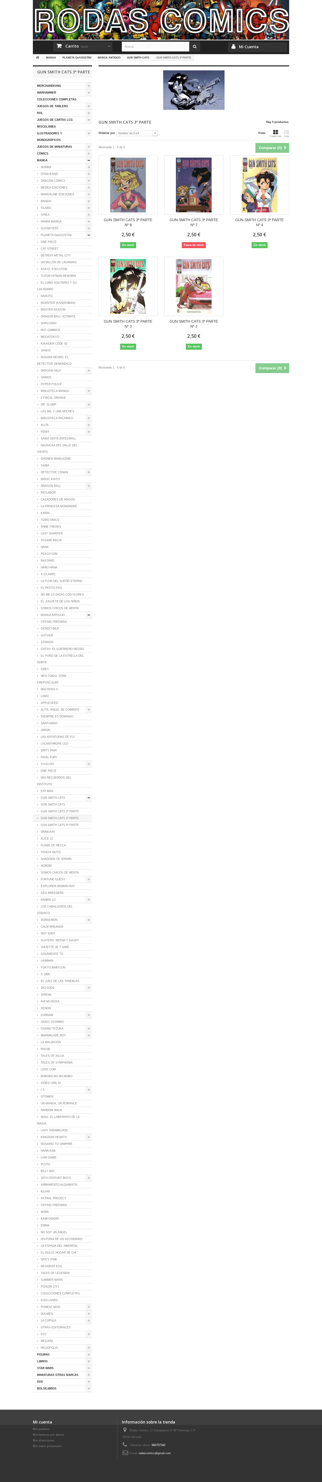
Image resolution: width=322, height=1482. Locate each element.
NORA (44, 1211)
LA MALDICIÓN (50, 1042)
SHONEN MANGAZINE (55, 458)
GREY (44, 669)
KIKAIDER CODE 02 (53, 343)
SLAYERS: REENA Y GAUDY (59, 940)
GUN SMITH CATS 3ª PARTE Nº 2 (194, 324)
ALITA (44, 425)
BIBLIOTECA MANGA (54, 391)
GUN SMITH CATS (52, 797)
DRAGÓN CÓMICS (52, 180)
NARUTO (46, 296)
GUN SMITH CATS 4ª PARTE (59, 825)
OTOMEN (46, 1096)
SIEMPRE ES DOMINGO (56, 716)
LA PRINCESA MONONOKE (58, 506)
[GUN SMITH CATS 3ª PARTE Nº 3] (128, 286)
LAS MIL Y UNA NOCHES (57, 411)
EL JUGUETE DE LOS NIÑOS (60, 601)
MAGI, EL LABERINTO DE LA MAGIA (58, 1120)
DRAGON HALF (50, 370)
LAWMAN (46, 960)
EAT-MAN (46, 791)
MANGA (42, 160)
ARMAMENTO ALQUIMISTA (58, 1184)
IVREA (45, 214)
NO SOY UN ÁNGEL (53, 1232)
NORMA (45, 167)
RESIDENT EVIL (51, 1266)
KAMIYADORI (49, 1218)
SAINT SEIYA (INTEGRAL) (57, 438)
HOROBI (46, 865)
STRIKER (46, 642)
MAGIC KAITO (50, 479)
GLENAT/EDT (49, 228)
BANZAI (45, 201)
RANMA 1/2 (48, 899)
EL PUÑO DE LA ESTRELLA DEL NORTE (60, 659)
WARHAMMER (46, 92)
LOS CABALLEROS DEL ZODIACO (55, 910)
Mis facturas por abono (48, 1434)
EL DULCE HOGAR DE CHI (58, 1252)
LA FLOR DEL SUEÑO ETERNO (61, 581)
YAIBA (44, 465)
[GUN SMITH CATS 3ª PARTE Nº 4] (259, 185)
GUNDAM (46, 1015)
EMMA (45, 1225)
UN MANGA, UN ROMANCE (58, 1103)
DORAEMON (48, 920)
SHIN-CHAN (48, 323)
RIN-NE (45, 1049)
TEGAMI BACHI (51, 540)
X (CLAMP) (47, 574)
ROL (40, 113)
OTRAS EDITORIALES (55, 1327)
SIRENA (45, 994)
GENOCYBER (49, 628)
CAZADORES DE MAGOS (57, 499)
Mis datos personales (47, 1446)
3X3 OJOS (47, 987)
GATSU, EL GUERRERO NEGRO (62, 649)
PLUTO (45, 1164)
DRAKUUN (47, 831)
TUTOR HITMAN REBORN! (58, 276)
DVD (40, 1381)
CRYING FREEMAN (53, 621)
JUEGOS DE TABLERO (52, 106)
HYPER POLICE (51, 384)
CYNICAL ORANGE (53, 397)
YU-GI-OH (47, 764)
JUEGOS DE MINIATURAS (54, 146)
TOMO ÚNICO (49, 519)
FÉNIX (44, 431)
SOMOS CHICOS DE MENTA (59, 608)
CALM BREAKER (51, 926)
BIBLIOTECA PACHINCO (56, 418)
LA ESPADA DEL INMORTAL (59, 1245)
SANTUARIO (48, 723)
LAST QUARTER (51, 533)
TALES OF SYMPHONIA (56, 1062)
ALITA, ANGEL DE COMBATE (60, 709)
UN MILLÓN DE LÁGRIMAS (58, 262)
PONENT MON (50, 1307)
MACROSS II (49, 689)
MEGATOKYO (49, 336)
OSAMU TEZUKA (52, 1028)
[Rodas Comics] (161, 20)
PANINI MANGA (51, 221)
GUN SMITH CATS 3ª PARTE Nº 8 (128, 222)
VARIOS (45, 377)
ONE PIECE (48, 242)
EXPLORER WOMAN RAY (57, 886)
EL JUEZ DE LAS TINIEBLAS (59, 981)
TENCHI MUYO (50, 852)
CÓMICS (42, 153)
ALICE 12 (46, 838)
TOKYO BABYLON (52, 967)
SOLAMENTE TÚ (51, 953)
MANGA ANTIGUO (52, 615)
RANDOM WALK (51, 1110)
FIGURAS (43, 1354)
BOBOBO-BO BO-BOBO (56, 1076)
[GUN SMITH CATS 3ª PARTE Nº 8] (128, 185)
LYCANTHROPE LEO (54, 743)
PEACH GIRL (49, 553)
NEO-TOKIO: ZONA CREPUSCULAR (51, 679)
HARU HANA (48, 567)
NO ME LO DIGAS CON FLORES (62, 594)
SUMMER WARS (51, 1279)
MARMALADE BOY (53, 1035)
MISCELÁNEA (46, 126)
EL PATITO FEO (51, 587)
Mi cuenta (42, 1422)
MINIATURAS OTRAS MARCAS (57, 1375)
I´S (42, 1089)
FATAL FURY (49, 757)
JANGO (45, 350)
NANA (44, 547)
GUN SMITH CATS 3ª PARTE (59, 818)
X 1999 (45, 974)
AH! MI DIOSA (50, 1001)
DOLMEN (46, 1313)
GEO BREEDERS (52, 893)
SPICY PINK (48, 1259)
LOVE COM (48, 1069)
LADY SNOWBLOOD (54, 1130)
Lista (286, 136)
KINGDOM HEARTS (53, 1137)
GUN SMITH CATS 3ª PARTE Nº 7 (194, 222)
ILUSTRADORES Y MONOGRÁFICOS (49, 137)
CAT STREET (49, 248)
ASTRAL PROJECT (53, 1198)
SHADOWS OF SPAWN (55, 859)
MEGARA (46, 1341)
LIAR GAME (48, 1157)
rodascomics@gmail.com (155, 1453)
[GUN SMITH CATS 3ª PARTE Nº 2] (193, 286)
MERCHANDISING (49, 85)
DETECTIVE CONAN (54, 472)
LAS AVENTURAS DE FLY (57, 736)
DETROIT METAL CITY (55, 255)
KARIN (45, 513)
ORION (45, 730)
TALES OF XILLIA (52, 1055)
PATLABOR (48, 492)
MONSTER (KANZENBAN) (57, 302)
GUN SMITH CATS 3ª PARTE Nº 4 (259, 222)
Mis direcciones (43, 1440)
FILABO (45, 208)
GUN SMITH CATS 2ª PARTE (59, 811)
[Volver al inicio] (37, 57)
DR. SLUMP (48, 404)
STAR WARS (45, 1368)
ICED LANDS (49, 1300)
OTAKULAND (49, 174)
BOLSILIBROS (47, 1388)
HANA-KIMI (48, 1150)
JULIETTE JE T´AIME (54, 947)
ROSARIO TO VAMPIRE (56, 1144)
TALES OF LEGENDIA (55, 1273)
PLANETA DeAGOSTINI (56, 235)
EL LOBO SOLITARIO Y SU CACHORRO (57, 286)
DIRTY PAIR (48, 750)
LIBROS (42, 1361)
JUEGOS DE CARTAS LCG (55, 119)
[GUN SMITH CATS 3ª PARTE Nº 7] (193, 185)
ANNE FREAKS (50, 526)
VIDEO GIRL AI (50, 1083)
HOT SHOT (47, 933)
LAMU (44, 696)
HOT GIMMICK (50, 330)
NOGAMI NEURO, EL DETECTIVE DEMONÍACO (54, 360)
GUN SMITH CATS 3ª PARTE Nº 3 (128, 324)
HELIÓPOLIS (49, 1347)
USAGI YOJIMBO (52, 1021)
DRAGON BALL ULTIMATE (58, 316)
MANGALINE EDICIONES (57, 194)
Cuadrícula (275, 136)
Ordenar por (107, 133)
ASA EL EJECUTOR (53, 269)
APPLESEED (49, 703)
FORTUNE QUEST (52, 879)
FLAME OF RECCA (53, 845)
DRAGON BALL (50, 485)
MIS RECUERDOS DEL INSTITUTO (54, 781)
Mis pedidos (41, 1429)
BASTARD (47, 560)
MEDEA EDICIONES (53, 187)
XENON (45, 1008)
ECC (43, 1334)
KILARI (45, 1191)
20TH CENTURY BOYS (55, 1178)
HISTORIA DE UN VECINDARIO (61, 1239)
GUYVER (46, 635)
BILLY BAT (47, 1171)
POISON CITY (49, 1286)
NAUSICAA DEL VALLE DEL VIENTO (57, 449)
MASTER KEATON (52, 309)
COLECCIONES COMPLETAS (56, 99)
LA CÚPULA (48, 1320)
